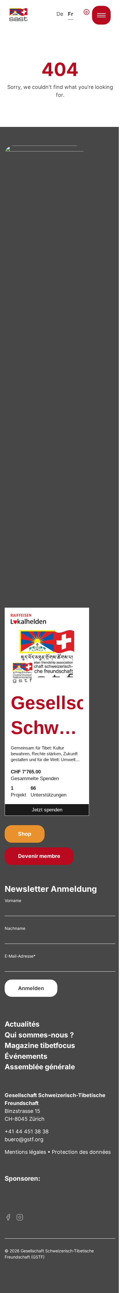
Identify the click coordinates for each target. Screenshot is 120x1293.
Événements (26, 1056)
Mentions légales (25, 1152)
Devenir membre (39, 856)
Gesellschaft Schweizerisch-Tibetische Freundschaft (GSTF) (47, 716)
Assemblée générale (40, 1066)
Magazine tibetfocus (40, 1045)
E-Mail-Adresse (20, 956)
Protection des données (81, 1152)
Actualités (22, 1024)
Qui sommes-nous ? (39, 1034)
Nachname (15, 928)
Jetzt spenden (47, 810)
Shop (24, 834)
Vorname (13, 900)
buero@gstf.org (24, 1139)
